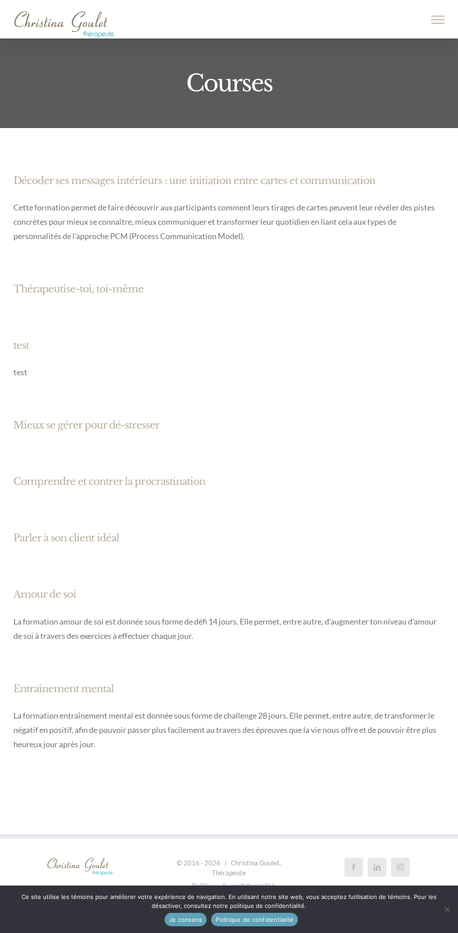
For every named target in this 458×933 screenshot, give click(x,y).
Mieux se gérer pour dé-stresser (86, 425)
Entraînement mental (63, 689)
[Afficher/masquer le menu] (438, 20)
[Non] (446, 909)
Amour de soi (44, 594)
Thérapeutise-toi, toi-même (78, 289)
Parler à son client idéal (66, 538)
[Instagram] (400, 867)
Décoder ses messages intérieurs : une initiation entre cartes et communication (194, 181)
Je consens (186, 919)
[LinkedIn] (377, 867)
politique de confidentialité (267, 905)
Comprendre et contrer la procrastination (109, 481)
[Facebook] (353, 867)
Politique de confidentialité (254, 919)
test (21, 345)
